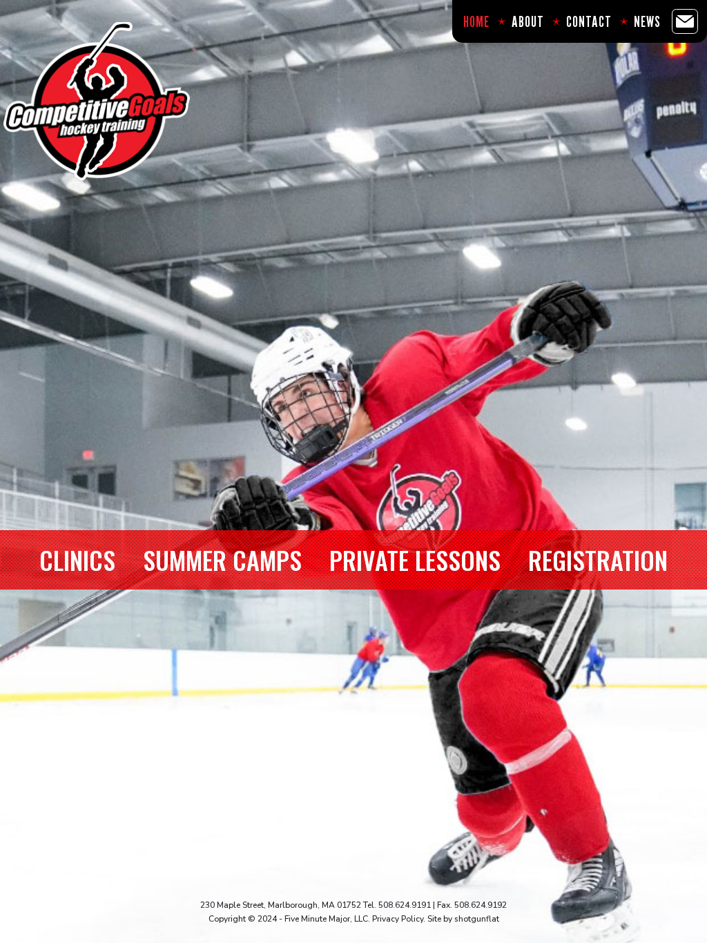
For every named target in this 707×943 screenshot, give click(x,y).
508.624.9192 (480, 905)
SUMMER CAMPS (222, 559)
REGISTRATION (598, 559)
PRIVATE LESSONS (415, 559)
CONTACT (589, 21)
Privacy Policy (397, 918)
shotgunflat (476, 918)
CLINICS (77, 559)
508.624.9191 (404, 905)
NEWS (647, 21)
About (528, 21)
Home (476, 21)
